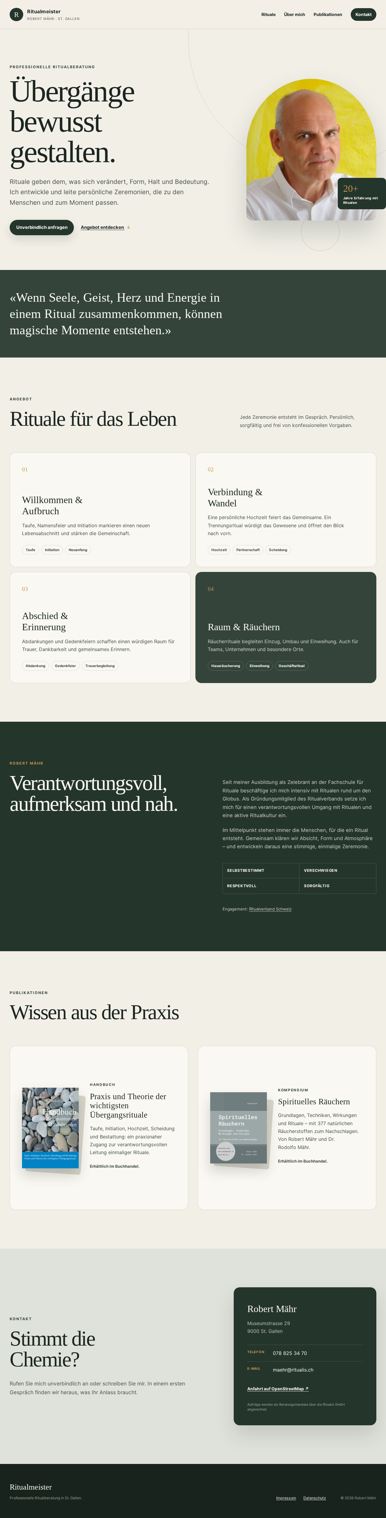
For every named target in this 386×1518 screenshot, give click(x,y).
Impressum (286, 1498)
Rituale (268, 14)
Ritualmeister (31, 1487)
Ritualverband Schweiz (270, 909)
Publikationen (328, 14)
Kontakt (364, 14)
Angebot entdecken (106, 227)
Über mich (294, 14)
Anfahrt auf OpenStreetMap (278, 1388)
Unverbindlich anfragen (42, 227)
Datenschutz (314, 1498)
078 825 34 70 (277, 1353)
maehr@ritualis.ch (280, 1369)
